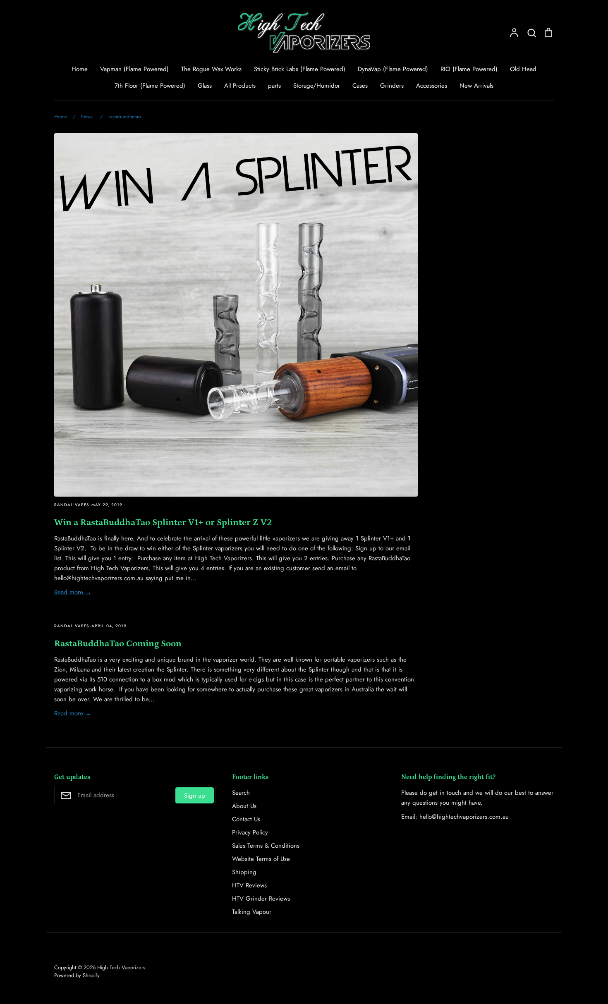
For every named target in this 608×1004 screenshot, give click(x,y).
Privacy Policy (250, 832)
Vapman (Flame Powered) (134, 69)
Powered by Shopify (77, 975)
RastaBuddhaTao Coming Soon (118, 643)
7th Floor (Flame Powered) (150, 85)
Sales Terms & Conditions (265, 845)
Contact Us (246, 819)
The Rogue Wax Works (211, 69)
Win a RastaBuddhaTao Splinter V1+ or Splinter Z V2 (163, 522)
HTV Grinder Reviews (261, 898)
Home (80, 69)
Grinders (392, 85)
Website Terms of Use (261, 858)
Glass (205, 85)
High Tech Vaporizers (121, 967)
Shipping (244, 872)
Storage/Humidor (316, 85)
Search (241, 792)
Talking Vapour (251, 911)
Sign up (194, 795)
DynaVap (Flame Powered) (393, 69)
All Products (240, 85)
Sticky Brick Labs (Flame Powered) (299, 69)
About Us (244, 805)
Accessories (431, 85)
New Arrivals (476, 85)
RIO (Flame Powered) (469, 69)
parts (274, 85)
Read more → (72, 592)
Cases (360, 85)
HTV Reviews (249, 885)
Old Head (523, 69)
